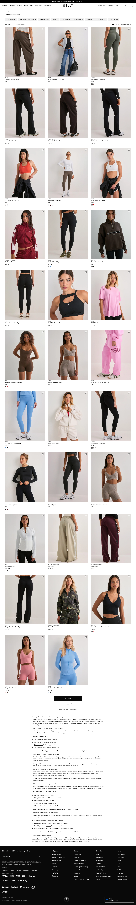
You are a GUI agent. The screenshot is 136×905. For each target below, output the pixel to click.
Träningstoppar (44, 19)
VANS (119, 870)
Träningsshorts (78, 19)
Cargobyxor (99, 857)
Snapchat (34, 870)
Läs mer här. (28, 864)
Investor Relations (79, 870)
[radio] (113, 24)
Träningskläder (9, 11)
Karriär (76, 876)
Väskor (98, 879)
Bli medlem (6, 856)
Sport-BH (55, 19)
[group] (115, 24)
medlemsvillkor (34, 861)
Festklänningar (100, 870)
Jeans (97, 854)
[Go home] (68, 5)
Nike (118, 863)
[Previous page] (61, 703)
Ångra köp (55, 876)
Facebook (5, 870)
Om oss (76, 851)
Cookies (76, 857)
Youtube (18, 870)
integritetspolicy (37, 862)
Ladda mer (68, 698)
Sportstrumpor (113, 19)
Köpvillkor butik (56, 860)
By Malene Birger (122, 879)
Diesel (119, 860)
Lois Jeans (120, 857)
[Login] (125, 5)
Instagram (26, 870)
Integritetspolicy (79, 863)
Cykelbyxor (90, 19)
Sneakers (98, 863)
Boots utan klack (100, 867)
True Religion (121, 854)
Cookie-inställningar (80, 860)
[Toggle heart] (43, 29)
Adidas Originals (122, 876)
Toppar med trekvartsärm (103, 876)
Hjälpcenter (55, 851)
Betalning (55, 870)
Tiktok (12, 870)
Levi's (119, 851)
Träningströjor (66, 19)
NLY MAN (55, 873)
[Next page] (74, 703)
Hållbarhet (77, 873)
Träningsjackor (101, 19)
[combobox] (126, 24)
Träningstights (11, 19)
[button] (66, 899)
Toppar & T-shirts (101, 873)
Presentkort (77, 854)
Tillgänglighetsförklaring (81, 867)
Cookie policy (24, 900)
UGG (118, 867)
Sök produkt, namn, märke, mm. (109, 5)
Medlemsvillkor (56, 854)
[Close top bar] (133, 1)
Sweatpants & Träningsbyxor (27, 19)
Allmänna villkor (6, 900)
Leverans (54, 867)
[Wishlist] (129, 5)
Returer (54, 863)
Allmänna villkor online (58, 857)
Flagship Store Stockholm (81, 879)
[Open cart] (133, 5)
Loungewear (99, 860)
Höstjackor (99, 851)
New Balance (121, 873)
